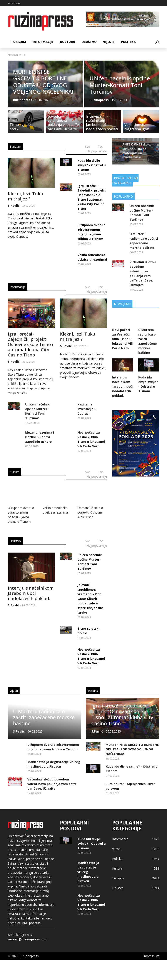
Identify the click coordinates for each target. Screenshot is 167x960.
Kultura (67, 42)
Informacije (43, 42)
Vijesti (108, 42)
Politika (128, 42)
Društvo (89, 42)
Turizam (18, 42)
